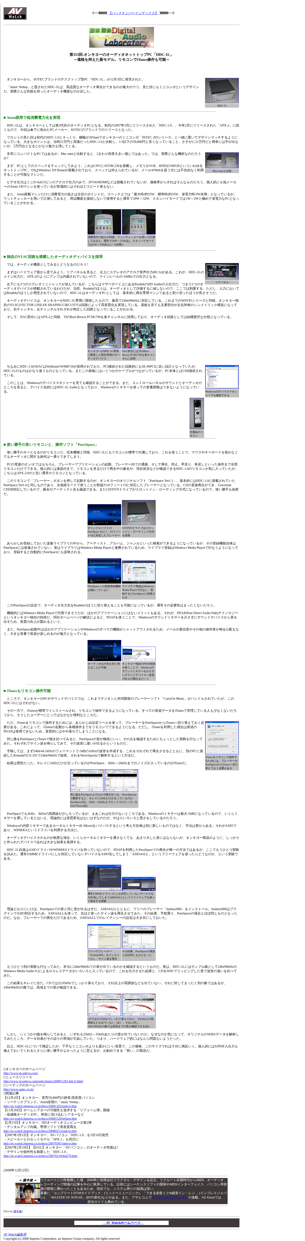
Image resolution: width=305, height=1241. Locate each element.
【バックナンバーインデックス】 (133, 13)
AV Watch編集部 (15, 1234)
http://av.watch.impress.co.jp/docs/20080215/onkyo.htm (40, 1131)
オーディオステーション (170, 1197)
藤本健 (17, 1211)
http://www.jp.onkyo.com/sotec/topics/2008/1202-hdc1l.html (43, 1081)
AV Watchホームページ (123, 1222)
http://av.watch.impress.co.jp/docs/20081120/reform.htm (40, 1118)
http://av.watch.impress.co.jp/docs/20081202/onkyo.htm (40, 1106)
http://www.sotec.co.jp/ (19, 1089)
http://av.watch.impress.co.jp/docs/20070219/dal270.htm (40, 1156)
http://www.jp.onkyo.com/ (21, 1073)
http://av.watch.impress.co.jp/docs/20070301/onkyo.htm (40, 1143)
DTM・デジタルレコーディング (64, 1201)
